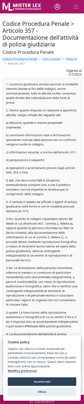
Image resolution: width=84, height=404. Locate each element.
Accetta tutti (42, 381)
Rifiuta (42, 391)
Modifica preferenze (22, 370)
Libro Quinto (51, 59)
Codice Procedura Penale (19, 59)
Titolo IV (71, 59)
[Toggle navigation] (57, 7)
